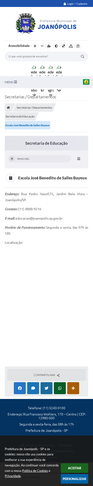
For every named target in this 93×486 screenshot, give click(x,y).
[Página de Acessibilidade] (78, 46)
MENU (9, 82)
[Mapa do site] (71, 46)
